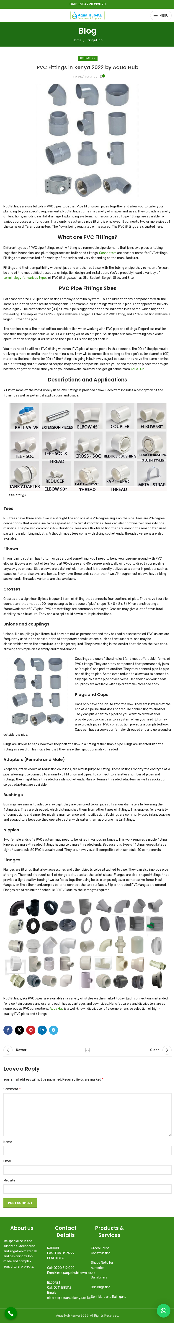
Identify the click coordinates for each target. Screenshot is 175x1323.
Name (7, 1142)
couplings (38, 624)
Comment (12, 1089)
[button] (163, 1311)
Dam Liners (99, 1277)
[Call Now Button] (11, 1313)
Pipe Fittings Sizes (93, 288)
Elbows (10, 549)
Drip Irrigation (101, 1287)
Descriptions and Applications (87, 379)
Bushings (13, 794)
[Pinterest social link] (30, 1030)
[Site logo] (87, 15)
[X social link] (19, 1030)
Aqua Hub (137, 369)
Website (9, 1180)
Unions (10, 624)
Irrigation (95, 40)
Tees (8, 508)
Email (7, 1161)
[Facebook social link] (8, 1030)
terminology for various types (25, 278)
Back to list (87, 1050)
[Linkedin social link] (42, 1030)
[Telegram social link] (53, 1030)
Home (77, 40)
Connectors (107, 253)
